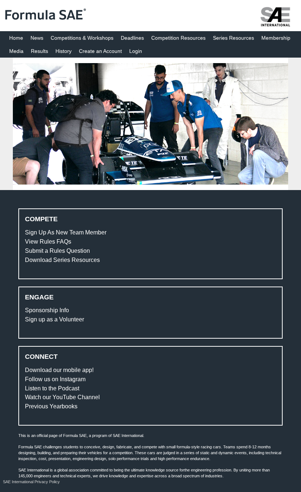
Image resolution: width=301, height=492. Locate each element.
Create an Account (100, 51)
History (63, 51)
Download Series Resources (62, 260)
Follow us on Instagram (55, 379)
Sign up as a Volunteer (54, 319)
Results (39, 51)
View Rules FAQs (48, 241)
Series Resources (233, 38)
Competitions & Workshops (82, 38)
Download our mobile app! (59, 370)
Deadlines (132, 38)
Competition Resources (178, 38)
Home (16, 38)
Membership (275, 38)
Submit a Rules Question (57, 251)
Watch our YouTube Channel (62, 397)
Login (135, 51)
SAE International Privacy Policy (31, 482)
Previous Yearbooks (51, 406)
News (36, 38)
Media (16, 51)
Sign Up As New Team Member (65, 232)
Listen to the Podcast (52, 388)
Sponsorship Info (47, 310)
